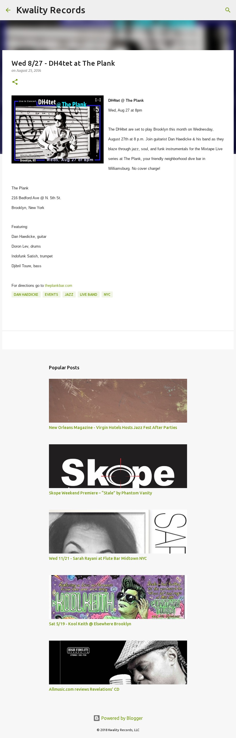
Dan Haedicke (26, 294)
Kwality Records (50, 10)
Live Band (88, 294)
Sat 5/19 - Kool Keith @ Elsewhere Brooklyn (90, 624)
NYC (107, 294)
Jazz (69, 294)
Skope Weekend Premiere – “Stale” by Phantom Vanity (100, 493)
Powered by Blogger (121, 718)
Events (51, 294)
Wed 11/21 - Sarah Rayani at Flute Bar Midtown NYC (98, 558)
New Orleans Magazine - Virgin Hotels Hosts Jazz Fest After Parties (113, 427)
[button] (15, 82)
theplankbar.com (58, 285)
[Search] (93, 10)
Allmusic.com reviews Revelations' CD (84, 689)
